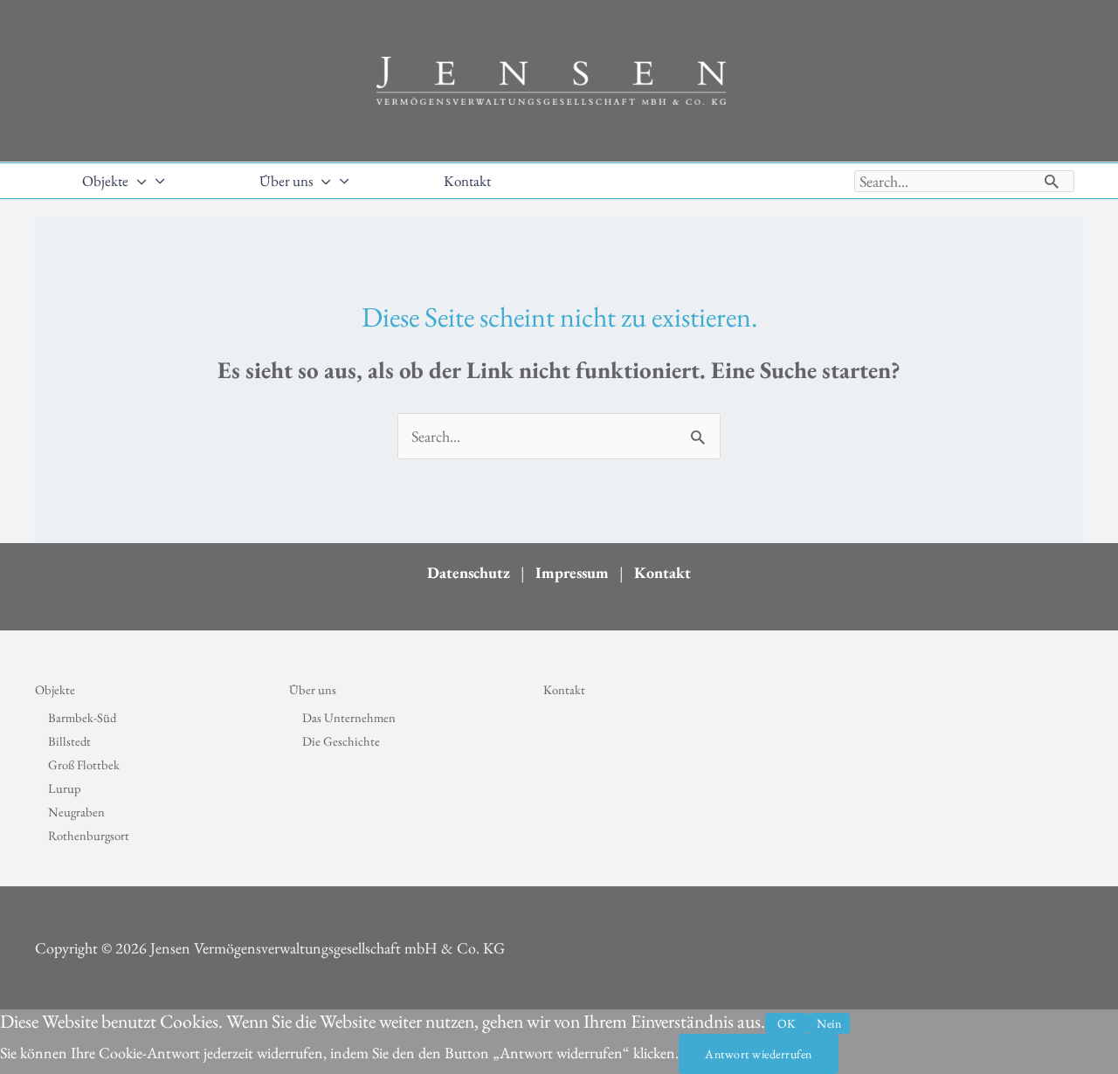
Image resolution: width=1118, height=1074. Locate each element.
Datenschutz (468, 572)
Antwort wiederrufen (758, 1054)
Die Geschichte (341, 741)
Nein (829, 1023)
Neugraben (76, 811)
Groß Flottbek (84, 764)
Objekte (55, 689)
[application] (137, 180)
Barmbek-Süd (82, 717)
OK (786, 1023)
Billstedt (69, 741)
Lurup (64, 788)
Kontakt (662, 572)
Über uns (312, 689)
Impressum (572, 572)
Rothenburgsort (88, 835)
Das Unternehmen (349, 717)
